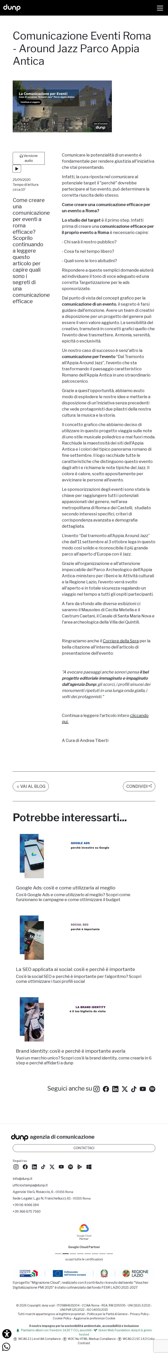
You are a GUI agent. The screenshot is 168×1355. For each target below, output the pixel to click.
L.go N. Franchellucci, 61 (62, 1198)
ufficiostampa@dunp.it (30, 1185)
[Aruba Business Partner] (110, 1253)
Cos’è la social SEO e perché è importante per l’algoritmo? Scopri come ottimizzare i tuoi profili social (78, 979)
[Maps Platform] (95, 1253)
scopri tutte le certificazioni (84, 1259)
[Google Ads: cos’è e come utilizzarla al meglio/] (84, 856)
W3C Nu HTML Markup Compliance (91, 1338)
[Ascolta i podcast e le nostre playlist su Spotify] (152, 1088)
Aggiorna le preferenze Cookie (94, 1318)
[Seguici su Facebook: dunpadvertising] (106, 1088)
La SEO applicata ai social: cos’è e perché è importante (75, 969)
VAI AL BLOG (32, 786)
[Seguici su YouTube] (143, 1088)
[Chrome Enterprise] (88, 1253)
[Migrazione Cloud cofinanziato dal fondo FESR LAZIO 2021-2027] (84, 1274)
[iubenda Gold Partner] (102, 1253)
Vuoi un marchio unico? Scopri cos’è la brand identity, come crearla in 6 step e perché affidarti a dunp (84, 1060)
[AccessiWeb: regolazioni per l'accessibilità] (7, 1334)
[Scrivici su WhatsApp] (6, 1346)
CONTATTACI (84, 1148)
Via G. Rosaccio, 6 (50, 1192)
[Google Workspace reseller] (73, 1253)
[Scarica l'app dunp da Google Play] (79, 1166)
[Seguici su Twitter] (125, 1088)
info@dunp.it (22, 1179)
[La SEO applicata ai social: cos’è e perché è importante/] (84, 937)
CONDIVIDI (137, 786)
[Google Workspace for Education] (80, 1253)
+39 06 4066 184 (26, 1205)
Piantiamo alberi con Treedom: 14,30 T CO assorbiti (56, 1330)
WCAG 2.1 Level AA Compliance (39, 1338)
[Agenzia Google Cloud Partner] (39, 1232)
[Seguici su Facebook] (25, 1166)
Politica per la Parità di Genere (107, 1314)
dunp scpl (48, 1305)
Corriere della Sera (121, 640)
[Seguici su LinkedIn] (115, 1088)
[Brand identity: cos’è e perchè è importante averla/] (84, 1019)
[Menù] (160, 8)
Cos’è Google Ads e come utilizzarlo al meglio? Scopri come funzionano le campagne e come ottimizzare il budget (73, 897)
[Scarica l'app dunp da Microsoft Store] (88, 1166)
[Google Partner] (58, 1253)
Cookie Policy (62, 1318)
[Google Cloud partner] (65, 1253)
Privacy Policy (139, 1314)
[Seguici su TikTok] (133, 1088)
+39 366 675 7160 (27, 1211)
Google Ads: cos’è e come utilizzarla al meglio (65, 888)
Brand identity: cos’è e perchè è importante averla (70, 1051)
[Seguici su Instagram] (96, 1088)
